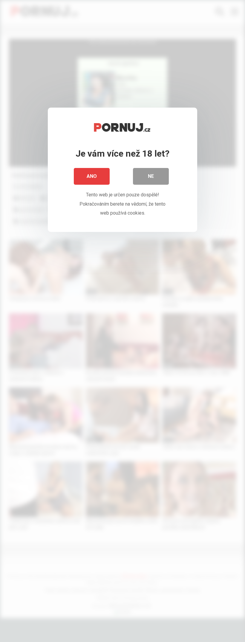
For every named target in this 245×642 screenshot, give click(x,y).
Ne (151, 176)
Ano (92, 176)
